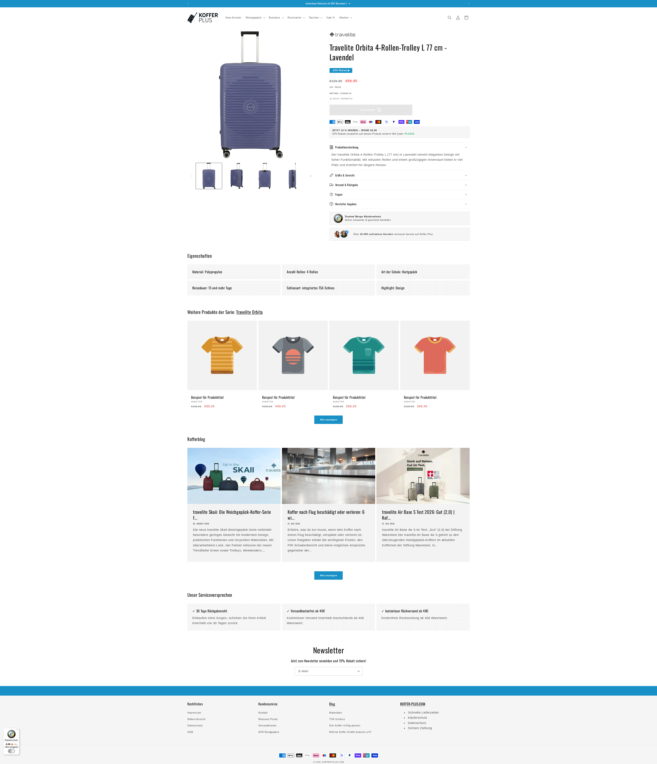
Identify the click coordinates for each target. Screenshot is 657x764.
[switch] (11, 751)
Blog (332, 703)
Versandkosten (267, 725)
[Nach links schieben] (191, 176)
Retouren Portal (268, 719)
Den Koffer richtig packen (344, 725)
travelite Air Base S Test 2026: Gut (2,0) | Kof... (418, 515)
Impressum (194, 712)
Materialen (335, 712)
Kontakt (263, 712)
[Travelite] (342, 37)
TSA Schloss (337, 719)
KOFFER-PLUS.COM (333, 762)
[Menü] (17, 730)
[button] (255, 18)
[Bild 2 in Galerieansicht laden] (237, 176)
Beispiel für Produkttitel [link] (207, 397)
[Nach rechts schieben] (310, 176)
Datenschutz (195, 725)
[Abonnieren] (358, 671)
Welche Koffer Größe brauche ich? (350, 731)
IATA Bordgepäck (268, 731)
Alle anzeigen (328, 419)
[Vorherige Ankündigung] (188, 3)
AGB (190, 731)
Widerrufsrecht (196, 719)
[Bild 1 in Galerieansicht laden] (209, 176)
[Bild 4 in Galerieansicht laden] (293, 176)
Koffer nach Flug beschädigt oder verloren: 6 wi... (326, 515)
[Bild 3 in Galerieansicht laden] (265, 176)
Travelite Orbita (249, 312)
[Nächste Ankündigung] (469, 3)
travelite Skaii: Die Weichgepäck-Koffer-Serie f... (232, 515)
